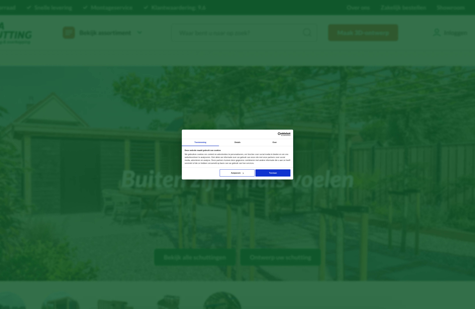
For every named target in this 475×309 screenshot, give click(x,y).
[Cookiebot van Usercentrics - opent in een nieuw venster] (279, 134)
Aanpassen (236, 173)
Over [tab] (275, 142)
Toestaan (273, 173)
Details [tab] (238, 142)
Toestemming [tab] (200, 142)
